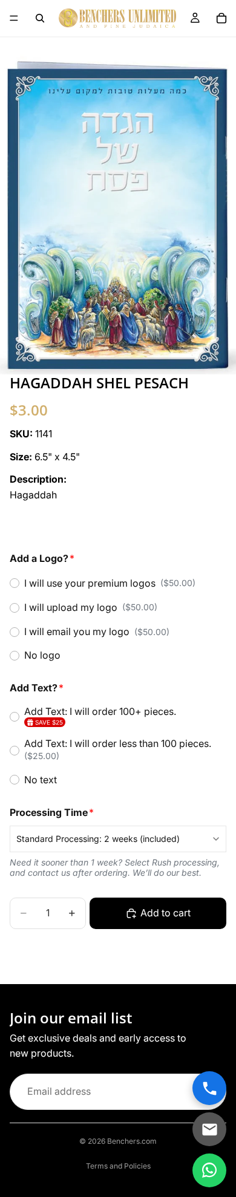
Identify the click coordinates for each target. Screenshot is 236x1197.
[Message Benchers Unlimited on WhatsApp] (209, 1170)
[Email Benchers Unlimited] (209, 1129)
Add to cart (165, 913)
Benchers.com (132, 1141)
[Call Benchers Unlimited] (209, 1088)
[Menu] (14, 18)
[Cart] (221, 18)
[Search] (40, 18)
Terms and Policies (118, 1165)
